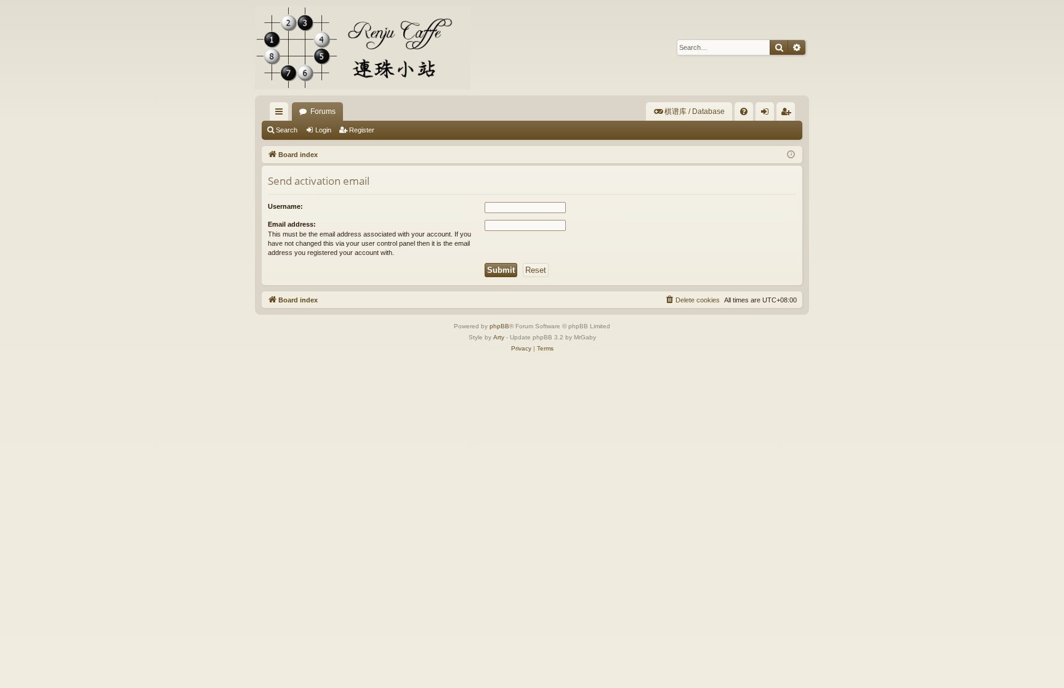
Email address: (292, 224)
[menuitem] (689, 111)
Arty (498, 337)
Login (323, 130)
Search (286, 130)
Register (361, 130)
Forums (323, 111)
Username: (285, 206)
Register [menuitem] (788, 114)
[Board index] (362, 47)
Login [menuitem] (767, 114)
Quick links (281, 114)
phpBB (499, 326)
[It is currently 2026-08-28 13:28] (791, 155)
